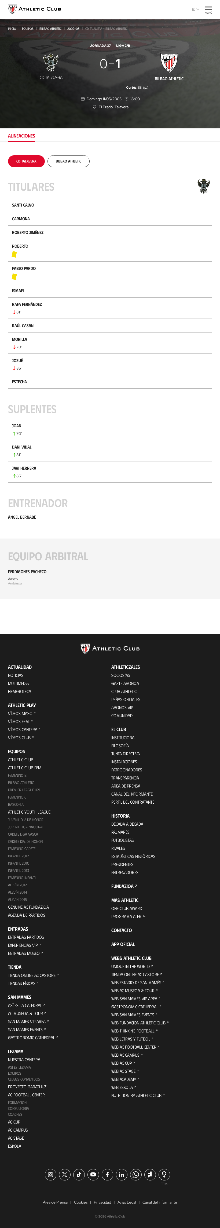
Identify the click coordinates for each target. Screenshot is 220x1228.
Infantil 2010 (18, 863)
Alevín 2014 (17, 892)
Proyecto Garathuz (27, 1086)
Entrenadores (124, 872)
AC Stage (16, 1137)
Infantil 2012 (18, 856)
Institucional (123, 737)
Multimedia (18, 683)
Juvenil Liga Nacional (26, 827)
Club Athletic (124, 691)
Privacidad (102, 1202)
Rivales (118, 848)
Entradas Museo (24, 953)
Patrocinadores (126, 769)
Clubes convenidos (24, 1079)
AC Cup (14, 1121)
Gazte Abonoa (125, 683)
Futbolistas (122, 840)
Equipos (28, 28)
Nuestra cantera (24, 1059)
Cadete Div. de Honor (25, 841)
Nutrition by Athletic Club (136, 1095)
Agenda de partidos (26, 915)
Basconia (16, 804)
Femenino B (17, 775)
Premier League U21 (24, 790)
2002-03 (73, 28)
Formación (17, 1102)
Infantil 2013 (18, 870)
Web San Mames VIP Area (134, 998)
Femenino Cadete (21, 848)
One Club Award (126, 908)
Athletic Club (20, 759)
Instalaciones (124, 761)
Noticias (15, 675)
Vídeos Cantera (22, 729)
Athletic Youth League (29, 811)
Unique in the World (130, 966)
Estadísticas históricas (133, 856)
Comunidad (122, 715)
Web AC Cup (121, 1063)
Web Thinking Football (133, 1030)
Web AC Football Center (133, 1046)
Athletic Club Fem (24, 767)
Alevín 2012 (17, 885)
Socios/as (120, 675)
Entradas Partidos (26, 937)
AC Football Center (26, 1094)
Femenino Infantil (22, 877)
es (193, 9)
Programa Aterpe (128, 916)
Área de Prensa (125, 785)
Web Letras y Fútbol (130, 1038)
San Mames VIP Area (27, 1021)
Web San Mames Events (132, 1014)
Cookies (80, 1202)
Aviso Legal (127, 1202)
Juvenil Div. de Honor (25, 819)
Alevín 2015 (17, 899)
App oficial (123, 944)
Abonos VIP (122, 707)
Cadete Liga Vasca (23, 834)
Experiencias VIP (23, 945)
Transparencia (125, 777)
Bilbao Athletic (50, 28)
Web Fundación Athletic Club (138, 1022)
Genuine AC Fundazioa (28, 906)
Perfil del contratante (132, 801)
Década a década (127, 823)
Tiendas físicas (21, 983)
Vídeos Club (19, 737)
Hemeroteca (19, 691)
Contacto (121, 930)
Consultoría (18, 1108)
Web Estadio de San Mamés (136, 982)
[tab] (26, 161)
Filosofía (120, 745)
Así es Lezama (19, 1067)
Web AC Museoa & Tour (133, 990)
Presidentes (122, 864)
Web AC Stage (123, 1071)
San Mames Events (25, 1029)
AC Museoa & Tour (25, 1013)
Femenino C (17, 797)
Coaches (15, 1114)
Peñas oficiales (125, 699)
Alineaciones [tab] (21, 136)
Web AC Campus (125, 1054)
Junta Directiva (125, 753)
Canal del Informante (132, 793)
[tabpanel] (110, 377)
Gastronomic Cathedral (31, 1037)
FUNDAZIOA (122, 886)
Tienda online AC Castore (32, 975)
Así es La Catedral (25, 1005)
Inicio (12, 28)
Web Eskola (122, 1087)
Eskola (14, 1145)
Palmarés (120, 832)
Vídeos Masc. (20, 713)
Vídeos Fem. (19, 721)
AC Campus (18, 1129)
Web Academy (123, 1079)
